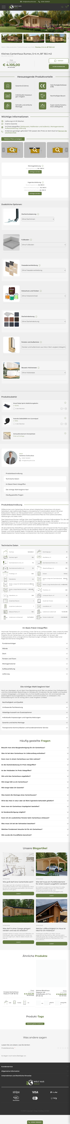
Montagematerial (8, 664)
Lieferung (6, 674)
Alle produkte (11, 47)
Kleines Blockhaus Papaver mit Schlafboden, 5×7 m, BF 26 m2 (43, 993)
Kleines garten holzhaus (35, 1024)
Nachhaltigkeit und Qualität (12, 702)
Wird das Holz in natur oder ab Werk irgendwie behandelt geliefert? (27, 801)
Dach (4, 653)
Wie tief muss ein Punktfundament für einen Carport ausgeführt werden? (51, 883)
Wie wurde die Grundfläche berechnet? (16, 835)
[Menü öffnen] (3, 7)
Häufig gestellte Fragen (14, 495)
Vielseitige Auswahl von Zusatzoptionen (17, 712)
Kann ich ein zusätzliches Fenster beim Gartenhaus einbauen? (25, 818)
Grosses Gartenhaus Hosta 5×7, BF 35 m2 (10, 993)
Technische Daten (12, 479)
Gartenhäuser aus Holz (26, 47)
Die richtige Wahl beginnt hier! (17, 489)
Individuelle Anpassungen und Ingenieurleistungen (21, 717)
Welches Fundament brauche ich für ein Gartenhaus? (21, 829)
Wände (5, 648)
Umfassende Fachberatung (12, 707)
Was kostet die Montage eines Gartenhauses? (19, 795)
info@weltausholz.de (29, 1)
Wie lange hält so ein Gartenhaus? (14, 782)
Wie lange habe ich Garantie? (12, 788)
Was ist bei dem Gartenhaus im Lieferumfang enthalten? (23, 753)
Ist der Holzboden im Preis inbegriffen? (16, 770)
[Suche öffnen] (62, 7)
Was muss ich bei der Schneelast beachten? (18, 823)
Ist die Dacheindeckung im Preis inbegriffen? (18, 765)
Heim (3, 47)
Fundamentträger (9, 643)
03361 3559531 (45, 1)
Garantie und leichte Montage (13, 722)
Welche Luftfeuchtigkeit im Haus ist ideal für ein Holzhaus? (51, 930)
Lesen (18, 893)
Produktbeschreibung (14, 473)
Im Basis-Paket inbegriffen (16, 484)
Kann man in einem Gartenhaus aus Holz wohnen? (20, 759)
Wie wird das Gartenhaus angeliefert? (16, 776)
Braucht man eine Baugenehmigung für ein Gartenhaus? (23, 747)
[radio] (58, 1048)
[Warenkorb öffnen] (66, 7)
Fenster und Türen (9, 659)
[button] (66, 150)
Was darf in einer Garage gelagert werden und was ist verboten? (16, 930)
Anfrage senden (35, 172)
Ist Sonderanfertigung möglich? (13, 812)
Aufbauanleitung (8, 669)
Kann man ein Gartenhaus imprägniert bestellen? (20, 806)
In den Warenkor (20, 408)
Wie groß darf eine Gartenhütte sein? (18, 882)
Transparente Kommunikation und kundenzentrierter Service (25, 728)
